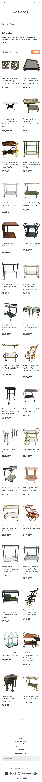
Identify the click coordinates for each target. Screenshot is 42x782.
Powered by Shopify (28, 769)
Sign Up (36, 759)
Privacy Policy (21, 747)
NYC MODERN (21, 12)
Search (21, 738)
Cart (38, 3)
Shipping (21, 749)
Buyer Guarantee (21, 741)
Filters (36, 52)
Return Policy (21, 744)
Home (3, 24)
